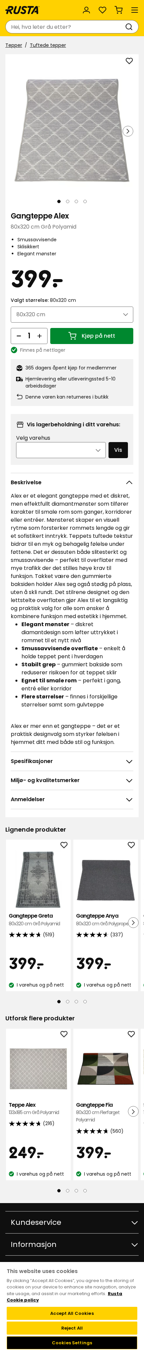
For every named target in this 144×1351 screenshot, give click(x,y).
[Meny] (135, 10)
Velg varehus (33, 438)
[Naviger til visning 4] (85, 201)
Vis (118, 450)
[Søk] (130, 26)
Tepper (13, 45)
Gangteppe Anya (103, 919)
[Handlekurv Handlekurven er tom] (119, 10)
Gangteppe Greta (34, 919)
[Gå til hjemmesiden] (22, 10)
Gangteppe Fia (98, 1112)
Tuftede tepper (48, 45)
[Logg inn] (86, 10)
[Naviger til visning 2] (67, 201)
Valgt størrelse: (43, 300)
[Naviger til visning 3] (76, 201)
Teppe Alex (34, 1108)
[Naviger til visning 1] (59, 201)
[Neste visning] (128, 131)
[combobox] (65, 26)
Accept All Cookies (71, 1313)
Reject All (72, 1328)
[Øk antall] (39, 336)
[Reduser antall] (18, 336)
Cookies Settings (72, 1343)
